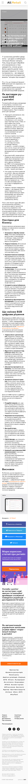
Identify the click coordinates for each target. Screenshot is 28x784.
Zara (16, 692)
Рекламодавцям (7, 724)
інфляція (22, 677)
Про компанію (6, 720)
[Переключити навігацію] (3, 2)
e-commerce (9, 682)
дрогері (6, 689)
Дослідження (6, 718)
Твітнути (15, 543)
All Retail (13, 518)
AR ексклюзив (10, 687)
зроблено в (22, 779)
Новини (4, 715)
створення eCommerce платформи (13, 327)
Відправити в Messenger (15, 536)
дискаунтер (14, 670)
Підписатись (14, 569)
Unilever (9, 692)
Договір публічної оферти (8, 774)
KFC (21, 692)
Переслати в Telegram (15, 530)
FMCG (8, 684)
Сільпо (11, 680)
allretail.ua (15, 735)
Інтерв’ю (17, 716)
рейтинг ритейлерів (10, 677)
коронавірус (20, 682)
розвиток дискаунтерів (15, 672)
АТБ (5, 680)
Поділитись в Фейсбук (14, 524)
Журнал (4, 716)
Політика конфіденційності (8, 775)
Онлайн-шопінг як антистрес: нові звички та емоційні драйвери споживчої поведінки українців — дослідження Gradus (14, 594)
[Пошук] (25, 2)
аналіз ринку (14, 675)
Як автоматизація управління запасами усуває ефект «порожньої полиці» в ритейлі (13, 629)
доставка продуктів (18, 689)
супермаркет (20, 680)
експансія (20, 687)
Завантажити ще (14, 663)
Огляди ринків (19, 718)
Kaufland (14, 694)
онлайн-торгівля (17, 684)
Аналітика (18, 715)
